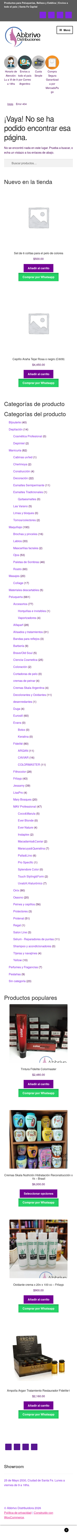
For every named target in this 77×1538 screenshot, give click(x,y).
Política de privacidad (18, 1513)
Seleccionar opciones (38, 1193)
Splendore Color (28, 869)
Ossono (18, 897)
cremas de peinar (24, 681)
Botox (21, 730)
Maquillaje (15, 527)
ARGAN (23, 750)
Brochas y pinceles (25, 534)
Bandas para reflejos (26, 639)
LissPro (18, 792)
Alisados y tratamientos (28, 632)
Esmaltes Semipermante (28, 485)
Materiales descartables (24, 590)
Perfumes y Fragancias (23, 967)
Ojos (16, 555)
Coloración (20, 667)
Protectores (20, 911)
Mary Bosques (22, 799)
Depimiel (19, 443)
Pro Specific (25, 862)
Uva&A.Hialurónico (30, 883)
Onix (16, 890)
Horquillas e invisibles (32, 611)
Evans (17, 722)
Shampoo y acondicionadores (32, 946)
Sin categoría (17, 981)
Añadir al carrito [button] (38, 268)
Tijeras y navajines (25, 953)
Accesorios (20, 604)
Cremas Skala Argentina (28, 688)
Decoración (20, 478)
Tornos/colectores (24, 520)
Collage (18, 583)
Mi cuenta (13, 1532)
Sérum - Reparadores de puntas (33, 939)
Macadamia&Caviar (30, 841)
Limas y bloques (23, 513)
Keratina (23, 736)
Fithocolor (19, 771)
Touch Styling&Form (31, 876)
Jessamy (19, 785)
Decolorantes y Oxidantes (29, 695)
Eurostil (18, 715)
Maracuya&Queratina (31, 848)
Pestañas (15, 974)
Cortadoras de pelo (25, 674)
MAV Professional (24, 806)
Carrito (59, 1528)
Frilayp (17, 778)
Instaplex (23, 834)
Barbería (18, 646)
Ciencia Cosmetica (25, 660)
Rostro (17, 569)
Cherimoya (20, 464)
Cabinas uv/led (22, 457)
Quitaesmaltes (27, 499)
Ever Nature (25, 827)
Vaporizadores (27, 618)
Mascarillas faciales (25, 548)
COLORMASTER (29, 764)
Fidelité (18, 743)
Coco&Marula (26, 813)
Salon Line (20, 932)
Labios (17, 541)
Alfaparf (18, 625)
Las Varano (20, 506)
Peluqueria (16, 597)
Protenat (18, 918)
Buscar (38, 1532)
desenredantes (22, 702)
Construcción (21, 471)
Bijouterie (15, 422)
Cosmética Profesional (27, 436)
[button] (11, 70)
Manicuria (15, 450)
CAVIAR (23, 757)
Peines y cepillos (24, 904)
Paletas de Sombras (26, 562)
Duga (16, 709)
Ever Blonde (26, 820)
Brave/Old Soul (23, 653)
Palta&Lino (25, 855)
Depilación (16, 429)
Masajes (14, 576)
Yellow (17, 960)
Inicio (10, 104)
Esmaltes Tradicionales (28, 492)
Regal (17, 925)
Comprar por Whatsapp (38, 277)
